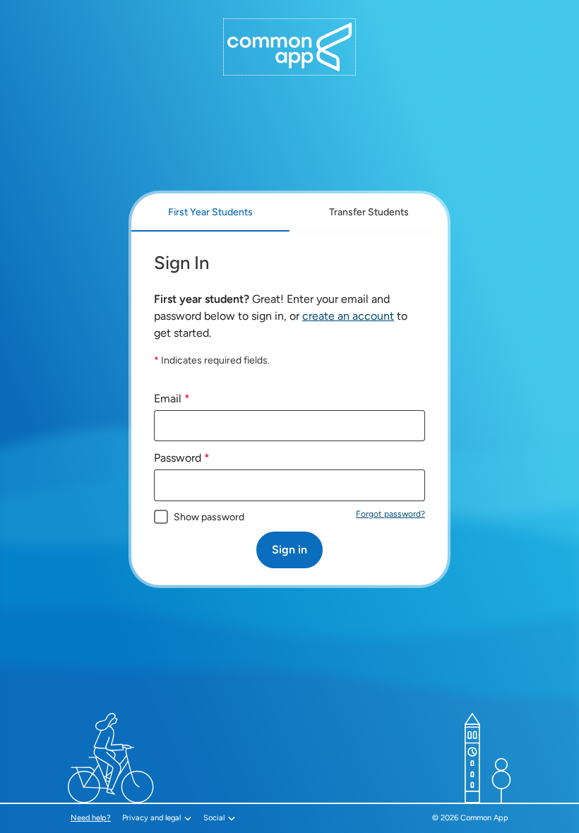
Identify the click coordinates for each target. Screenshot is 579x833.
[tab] (210, 212)
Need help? (92, 817)
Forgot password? (390, 514)
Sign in (289, 549)
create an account (348, 316)
